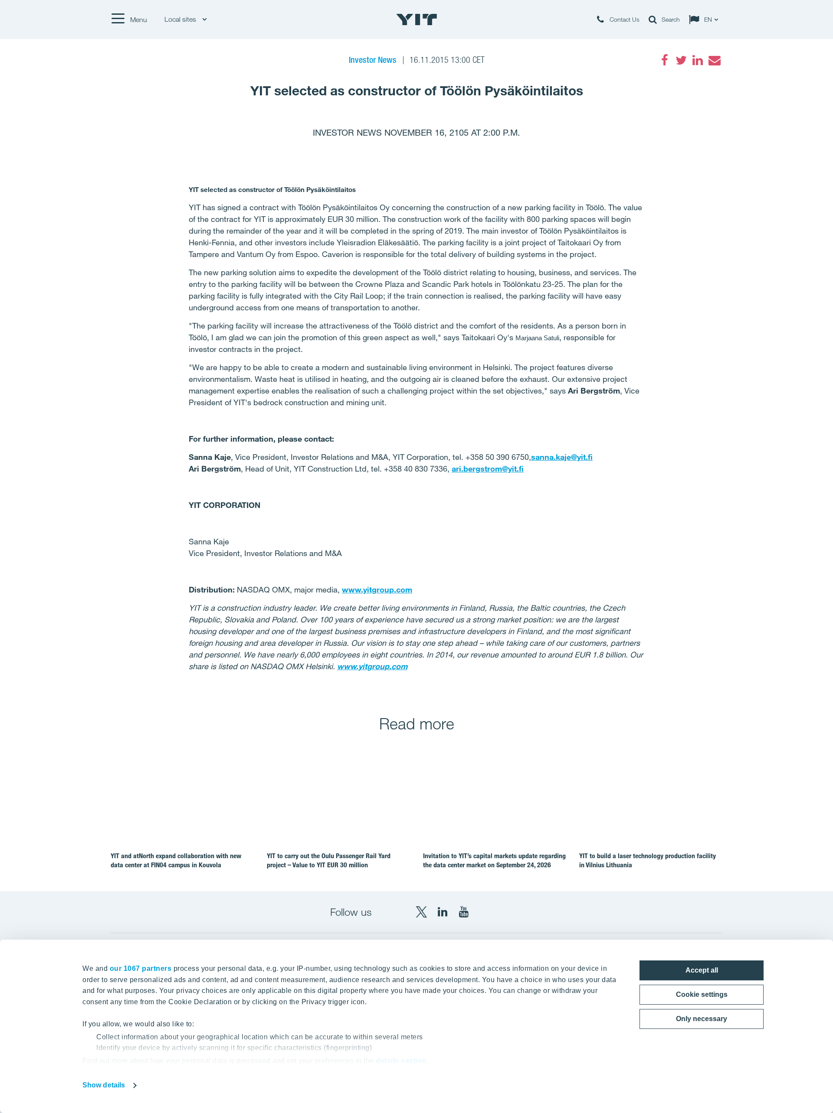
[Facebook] (664, 60)
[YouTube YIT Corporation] (464, 912)
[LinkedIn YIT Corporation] (442, 912)
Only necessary (701, 1018)
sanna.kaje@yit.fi (562, 457)
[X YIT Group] (421, 912)
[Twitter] (681, 60)
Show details (103, 1085)
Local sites (181, 19)
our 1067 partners (141, 968)
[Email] (714, 60)
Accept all (701, 970)
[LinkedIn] (697, 60)
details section (401, 1060)
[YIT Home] (416, 19)
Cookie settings (702, 994)
